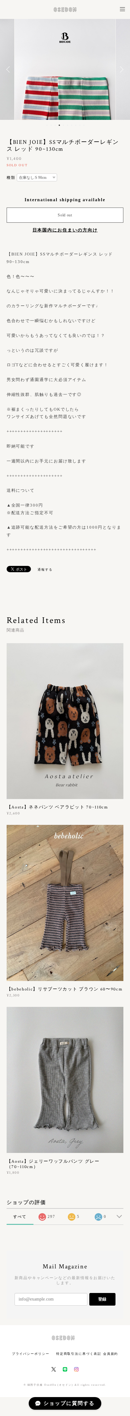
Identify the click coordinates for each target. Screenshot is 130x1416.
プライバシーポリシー (31, 1353)
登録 (102, 1299)
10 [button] (84, 125)
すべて (20, 1216)
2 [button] (51, 125)
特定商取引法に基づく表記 (78, 1353)
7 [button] (71, 125)
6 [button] (67, 125)
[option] (65, 69)
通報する (45, 569)
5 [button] (63, 125)
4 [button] (59, 125)
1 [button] (47, 125)
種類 (11, 177)
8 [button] (75, 125)
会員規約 (110, 1353)
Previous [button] (9, 69)
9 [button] (79, 125)
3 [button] (55, 125)
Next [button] (120, 69)
